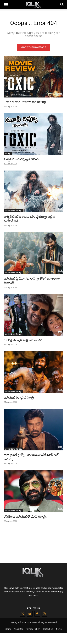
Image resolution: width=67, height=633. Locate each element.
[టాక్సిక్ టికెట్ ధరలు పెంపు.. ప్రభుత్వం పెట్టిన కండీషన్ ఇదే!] (33, 191)
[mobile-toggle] (5, 4)
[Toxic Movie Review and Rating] (33, 76)
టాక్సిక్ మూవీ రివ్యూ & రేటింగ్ (21, 159)
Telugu (8, 153)
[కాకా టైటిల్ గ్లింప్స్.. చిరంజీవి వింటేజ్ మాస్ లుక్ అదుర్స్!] (33, 429)
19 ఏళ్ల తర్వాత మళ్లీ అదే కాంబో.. (23, 340)
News (7, 96)
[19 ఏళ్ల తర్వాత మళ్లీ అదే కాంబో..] (33, 315)
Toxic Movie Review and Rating (25, 102)
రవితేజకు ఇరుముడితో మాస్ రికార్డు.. (25, 516)
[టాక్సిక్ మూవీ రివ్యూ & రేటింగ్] (33, 134)
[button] (62, 4)
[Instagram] (44, 614)
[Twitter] (22, 614)
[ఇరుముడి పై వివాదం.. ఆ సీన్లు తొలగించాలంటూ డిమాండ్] (33, 253)
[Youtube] (30, 614)
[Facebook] (37, 614)
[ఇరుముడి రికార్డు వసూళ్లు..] (33, 372)
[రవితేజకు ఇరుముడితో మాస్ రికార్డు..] (33, 491)
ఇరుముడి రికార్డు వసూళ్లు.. (19, 397)
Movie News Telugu (13, 210)
